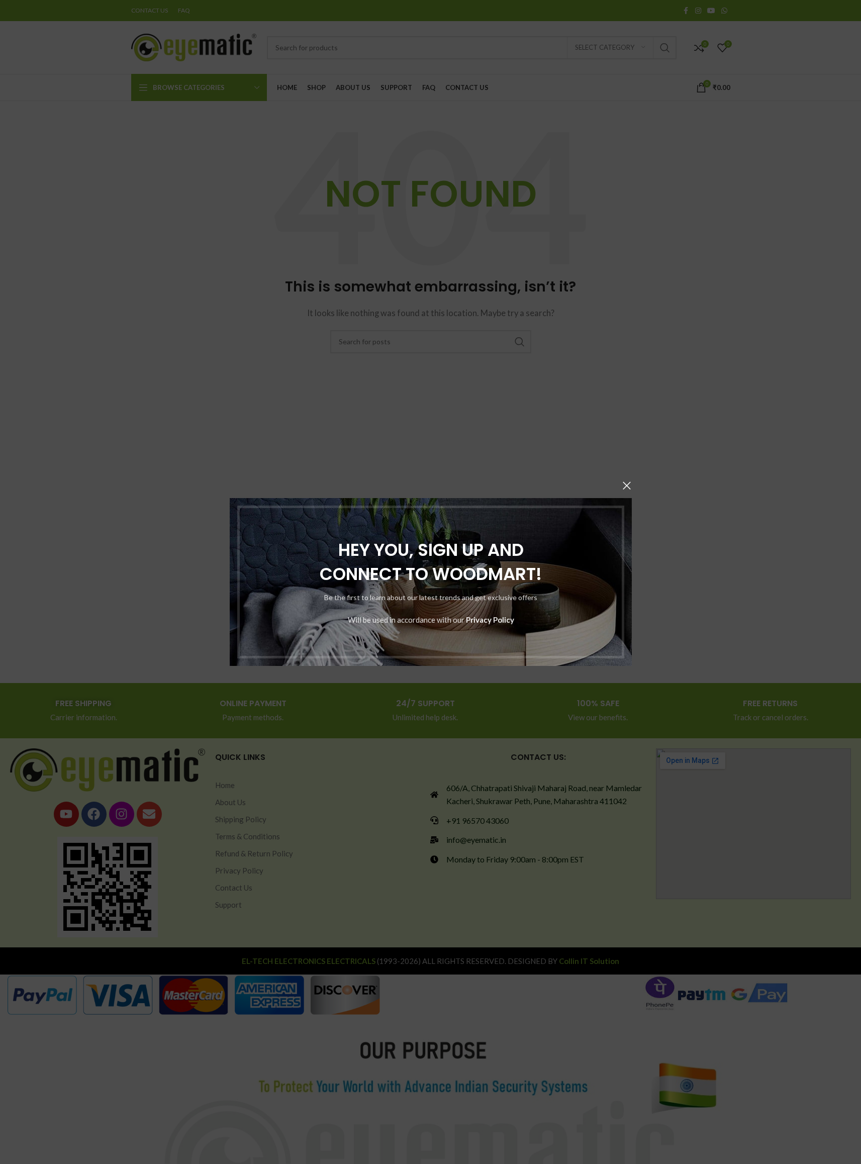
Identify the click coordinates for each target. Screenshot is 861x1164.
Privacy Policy (489, 619)
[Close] (626, 485)
